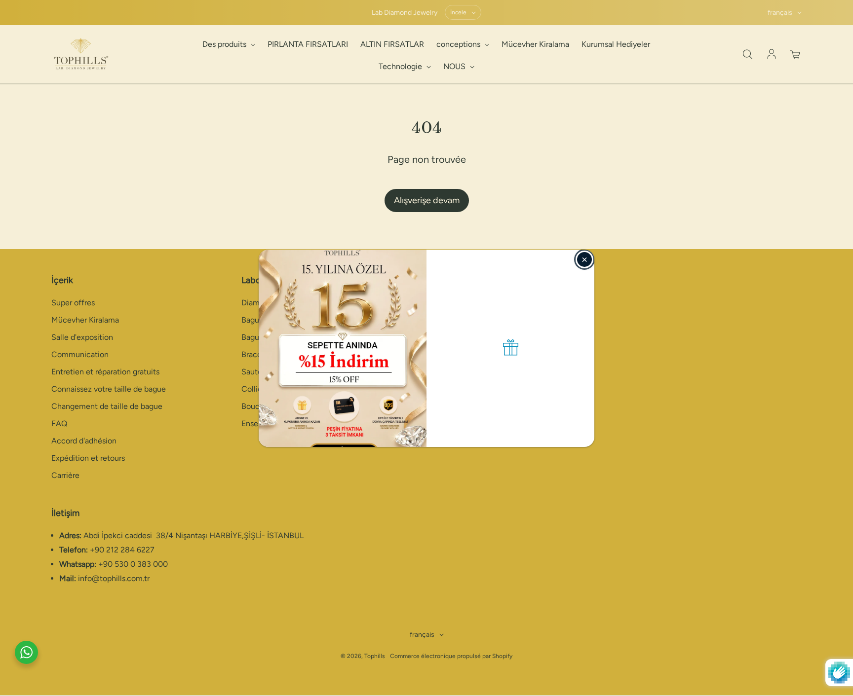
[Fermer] (584, 259)
